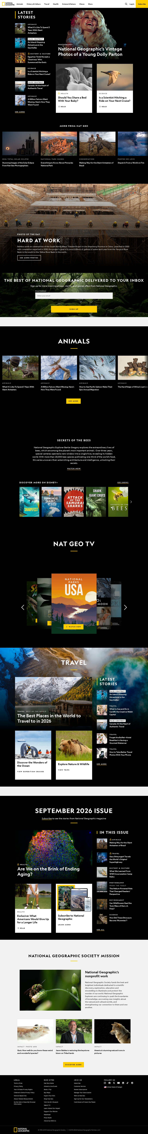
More (90, 4)
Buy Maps (47, 1092)
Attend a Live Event (50, 1086)
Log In (132, 4)
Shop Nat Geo (48, 1099)
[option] (20, 149)
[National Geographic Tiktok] (127, 1083)
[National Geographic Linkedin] (123, 1083)
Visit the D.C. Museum (51, 1102)
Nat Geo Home (49, 1083)
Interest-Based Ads (20, 1096)
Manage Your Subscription (82, 1092)
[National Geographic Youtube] (118, 1083)
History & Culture (33, 4)
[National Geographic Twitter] (114, 1083)
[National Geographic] (8, 4)
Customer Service (80, 1086)
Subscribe (47, 818)
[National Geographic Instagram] (104, 1083)
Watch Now (74, 468)
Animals (20, 4)
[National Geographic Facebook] (109, 1083)
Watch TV (47, 1105)
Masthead (47, 1114)
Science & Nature (69, 4)
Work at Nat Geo (79, 1096)
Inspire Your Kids (49, 1096)
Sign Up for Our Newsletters (83, 1099)
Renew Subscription (80, 1089)
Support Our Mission (50, 1111)
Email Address (40, 291)
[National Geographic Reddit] (132, 1083)
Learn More (64, 925)
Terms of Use (18, 1083)
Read (63, 107)
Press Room (48, 1118)
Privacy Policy (18, 1086)
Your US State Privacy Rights (23, 1089)
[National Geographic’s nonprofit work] (74, 990)
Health (55, 4)
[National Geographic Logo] (22, 1131)
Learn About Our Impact (52, 1108)
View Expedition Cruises (30, 771)
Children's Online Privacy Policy (24, 1092)
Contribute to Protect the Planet (84, 1102)
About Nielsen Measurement (23, 1099)
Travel (46, 4)
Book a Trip (47, 1089)
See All (100, 930)
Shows (81, 4)
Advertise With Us (50, 1121)
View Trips (64, 770)
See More (20, 112)
